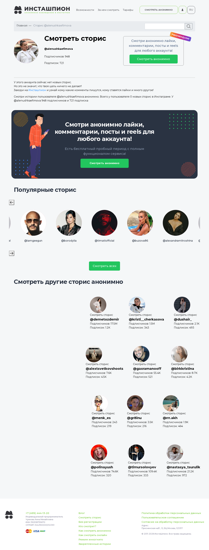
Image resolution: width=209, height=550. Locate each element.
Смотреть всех (104, 266)
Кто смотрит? (87, 526)
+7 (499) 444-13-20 (37, 513)
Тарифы (128, 9)
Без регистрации (90, 521)
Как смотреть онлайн (93, 535)
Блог (82, 513)
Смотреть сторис (90, 517)
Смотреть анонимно (153, 59)
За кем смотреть (108, 9)
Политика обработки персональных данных (171, 513)
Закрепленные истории (95, 543)
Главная (21, 25)
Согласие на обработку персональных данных (173, 521)
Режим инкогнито (91, 539)
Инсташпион (37, 90)
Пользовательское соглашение (163, 517)
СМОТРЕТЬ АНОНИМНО (159, 9)
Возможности (85, 9)
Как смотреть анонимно (95, 530)
